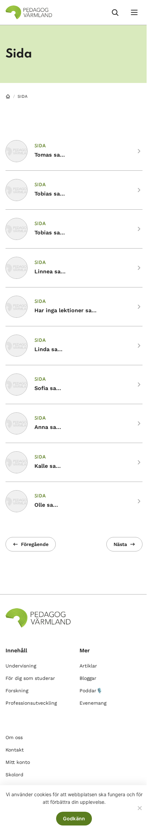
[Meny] (134, 12)
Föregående (35, 544)
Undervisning (21, 666)
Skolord (14, 774)
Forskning (17, 690)
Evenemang (93, 703)
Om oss (14, 737)
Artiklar (88, 666)
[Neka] (139, 807)
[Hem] (8, 96)
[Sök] (115, 12)
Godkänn (74, 818)
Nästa (120, 544)
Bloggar (88, 678)
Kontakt (15, 750)
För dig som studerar (30, 678)
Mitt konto (18, 762)
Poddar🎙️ (91, 690)
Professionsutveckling (31, 703)
